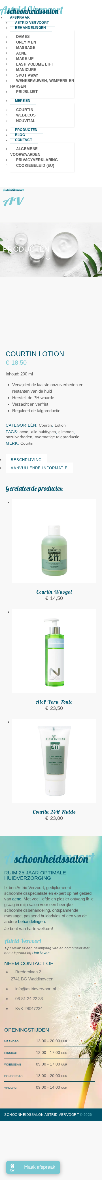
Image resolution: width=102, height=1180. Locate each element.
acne (24, 431)
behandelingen (31, 921)
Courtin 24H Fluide (54, 812)
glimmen (66, 431)
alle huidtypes (43, 431)
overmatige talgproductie (57, 437)
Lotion (60, 425)
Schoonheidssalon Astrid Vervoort (41, 1115)
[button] (4, 211)
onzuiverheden (19, 437)
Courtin (45, 425)
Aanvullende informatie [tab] (39, 468)
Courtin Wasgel (54, 592)
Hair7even (41, 953)
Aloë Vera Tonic (54, 702)
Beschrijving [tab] (26, 460)
